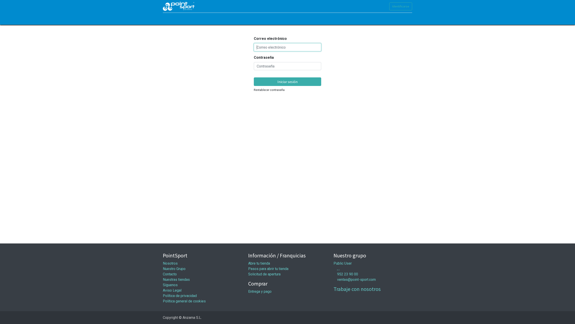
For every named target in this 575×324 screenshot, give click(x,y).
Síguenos (170, 285)
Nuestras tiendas (176, 279)
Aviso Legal (172, 290)
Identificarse (400, 6)
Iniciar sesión (287, 81)
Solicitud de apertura (264, 274)
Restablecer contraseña (269, 90)
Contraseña (264, 57)
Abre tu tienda (259, 263)
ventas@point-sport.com (356, 279)
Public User (343, 263)
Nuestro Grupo (174, 269)
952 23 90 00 (347, 274)
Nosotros (170, 263)
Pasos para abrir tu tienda (268, 269)
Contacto (170, 274)
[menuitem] (168, 19)
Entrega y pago (260, 291)
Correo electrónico (270, 38)
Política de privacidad (180, 296)
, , (338, 269)
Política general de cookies (184, 301)
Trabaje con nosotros (357, 289)
